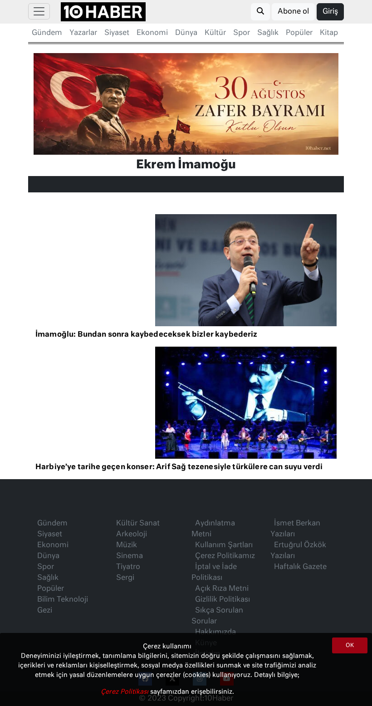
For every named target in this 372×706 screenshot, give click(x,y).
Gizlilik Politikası (222, 599)
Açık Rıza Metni (222, 589)
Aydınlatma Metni (213, 529)
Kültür (215, 33)
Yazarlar (83, 33)
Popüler (299, 33)
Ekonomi (152, 33)
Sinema (129, 556)
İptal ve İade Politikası (214, 573)
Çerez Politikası (125, 692)
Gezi (44, 610)
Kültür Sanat (138, 523)
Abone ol (293, 11)
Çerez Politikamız (225, 556)
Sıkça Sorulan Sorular (217, 616)
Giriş (330, 11)
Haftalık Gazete (300, 567)
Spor (241, 33)
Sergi (125, 578)
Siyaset (116, 33)
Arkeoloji (131, 534)
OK (350, 645)
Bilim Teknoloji (62, 599)
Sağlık (268, 33)
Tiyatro (128, 567)
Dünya (186, 33)
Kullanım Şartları (224, 545)
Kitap (329, 33)
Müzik (126, 545)
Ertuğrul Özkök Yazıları (298, 551)
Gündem (47, 33)
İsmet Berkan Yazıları (295, 529)
